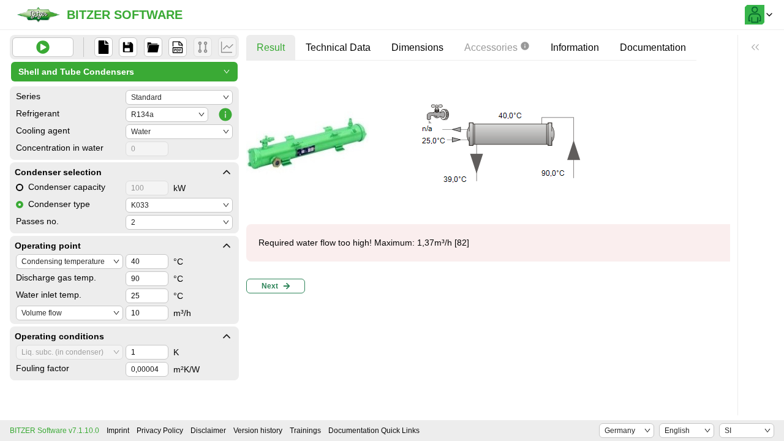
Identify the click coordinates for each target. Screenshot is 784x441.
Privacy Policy (160, 430)
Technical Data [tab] (338, 47)
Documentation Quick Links (374, 430)
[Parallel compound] (203, 47)
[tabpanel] (491, 184)
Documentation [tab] (653, 47)
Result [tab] (271, 47)
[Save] (128, 47)
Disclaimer (208, 430)
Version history (257, 430)
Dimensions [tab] (417, 47)
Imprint (118, 430)
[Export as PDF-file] (177, 47)
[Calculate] (43, 47)
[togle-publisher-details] (226, 172)
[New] (103, 47)
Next (270, 286)
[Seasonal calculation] (227, 47)
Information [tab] (575, 47)
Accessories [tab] (491, 47)
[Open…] (153, 47)
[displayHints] (755, 47)
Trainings (305, 430)
